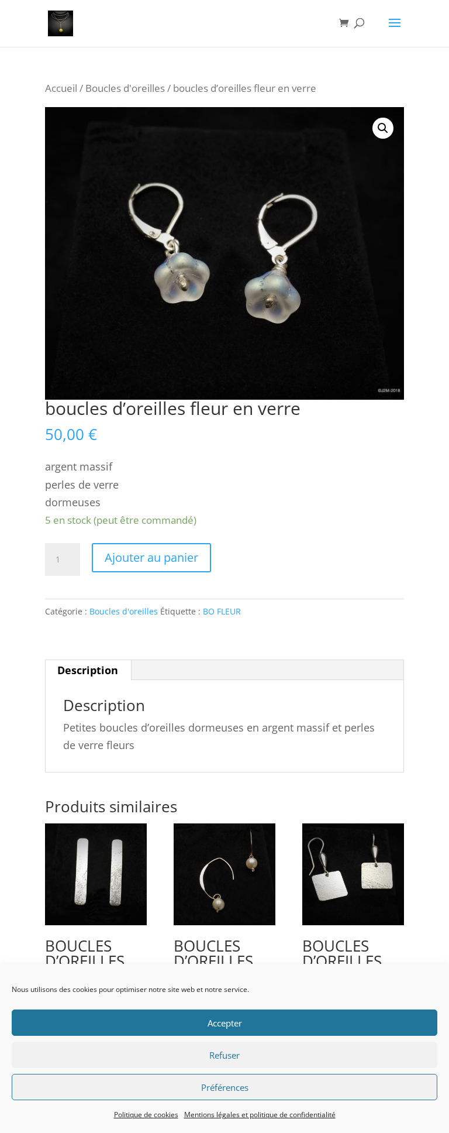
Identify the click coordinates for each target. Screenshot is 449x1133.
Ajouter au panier (151, 557)
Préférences (224, 1087)
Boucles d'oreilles (125, 88)
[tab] (88, 670)
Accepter (225, 1023)
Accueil (61, 88)
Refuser (224, 1055)
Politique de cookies (146, 1115)
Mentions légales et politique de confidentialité (260, 1115)
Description (87, 670)
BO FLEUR (222, 611)
